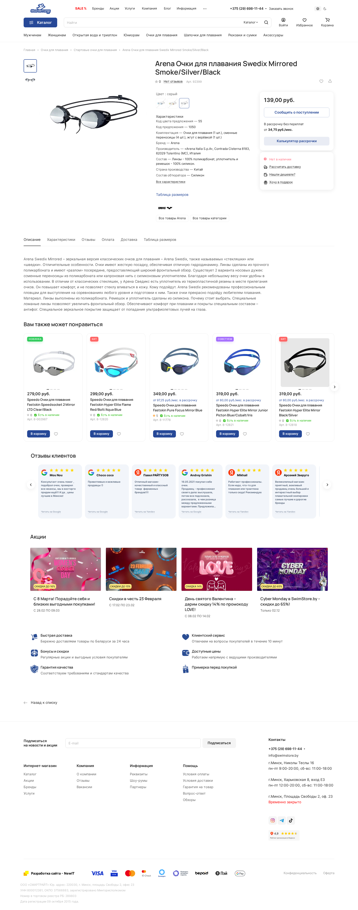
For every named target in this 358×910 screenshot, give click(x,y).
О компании (86, 774)
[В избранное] (321, 81)
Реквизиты (139, 774)
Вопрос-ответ (194, 793)
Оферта (328, 873)
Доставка (129, 239)
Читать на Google (51, 511)
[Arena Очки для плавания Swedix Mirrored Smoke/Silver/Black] (93, 113)
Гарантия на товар (198, 787)
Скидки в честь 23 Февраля (135, 598)
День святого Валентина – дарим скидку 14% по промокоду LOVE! (216, 604)
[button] (334, 387)
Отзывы (88, 239)
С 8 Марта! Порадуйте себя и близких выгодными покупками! (64, 601)
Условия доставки (198, 781)
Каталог (30, 774)
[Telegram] (282, 820)
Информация (141, 766)
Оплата (108, 239)
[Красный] (173, 103)
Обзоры (189, 800)
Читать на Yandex (145, 511)
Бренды (30, 787)
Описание (32, 239)
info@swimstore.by (283, 755)
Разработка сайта (46, 873)
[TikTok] (291, 820)
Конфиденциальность (300, 873)
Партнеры (138, 787)
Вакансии (84, 787)
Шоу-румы (138, 781)
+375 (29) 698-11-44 (247, 9)
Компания (85, 766)
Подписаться (219, 743)
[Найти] (266, 22)
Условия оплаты (196, 774)
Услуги (29, 793)
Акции (29, 781)
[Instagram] (272, 820)
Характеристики (61, 239)
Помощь (190, 766)
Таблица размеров (172, 195)
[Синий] (161, 103)
